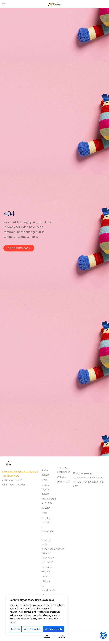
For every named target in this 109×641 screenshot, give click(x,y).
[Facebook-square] (74, 491)
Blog (43, 512)
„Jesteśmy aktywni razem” (46, 572)
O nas (44, 479)
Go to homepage (19, 248)
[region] (37, 615)
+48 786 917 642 (10, 475)
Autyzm (45, 485)
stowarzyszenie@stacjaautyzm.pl (20, 471)
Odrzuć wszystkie (32, 629)
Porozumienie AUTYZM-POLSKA (48, 503)
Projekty (45, 518)
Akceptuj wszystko (54, 629)
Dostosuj (15, 629)
